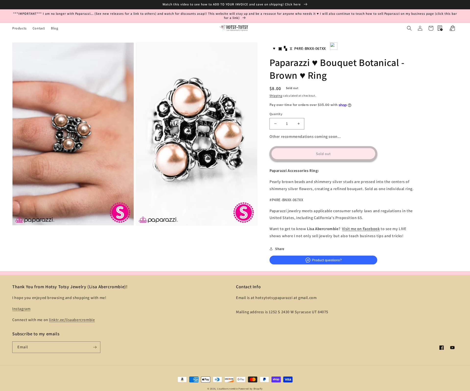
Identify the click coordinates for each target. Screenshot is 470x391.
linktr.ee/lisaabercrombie (72, 319)
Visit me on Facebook (361, 228)
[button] (409, 28)
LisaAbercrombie (227, 388)
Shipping (276, 95)
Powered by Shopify (250, 388)
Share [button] (279, 249)
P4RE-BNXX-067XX (310, 48)
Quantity (276, 114)
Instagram (21, 308)
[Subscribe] (94, 347)
